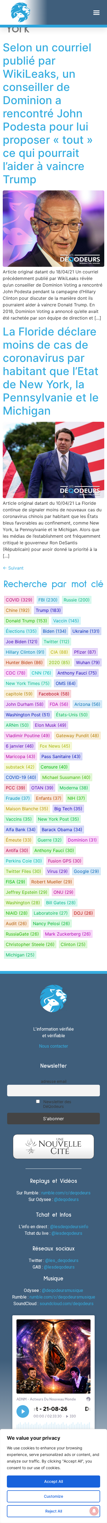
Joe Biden (22, 641)
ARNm (17, 725)
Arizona (87, 704)
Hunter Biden (24, 662)
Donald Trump (26, 620)
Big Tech (68, 808)
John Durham (25, 704)
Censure (54, 767)
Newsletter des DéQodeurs (56, 1104)
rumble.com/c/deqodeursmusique (62, 1297)
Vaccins (19, 819)
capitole (19, 694)
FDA (59, 704)
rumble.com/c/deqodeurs (66, 1192)
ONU (64, 892)
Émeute (19, 840)
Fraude (18, 798)
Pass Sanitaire (61, 756)
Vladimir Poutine (28, 735)
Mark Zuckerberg (68, 934)
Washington (23, 902)
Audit (16, 923)
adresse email (53, 1081)
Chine (18, 610)
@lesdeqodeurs (67, 1233)
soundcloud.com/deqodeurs (67, 1303)
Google (86, 871)
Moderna (74, 788)
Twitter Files (23, 871)
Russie (77, 600)
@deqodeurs (66, 1199)
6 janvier (20, 746)
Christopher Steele (30, 944)
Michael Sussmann (66, 777)
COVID (19, 600)
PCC (15, 788)
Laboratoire (51, 913)
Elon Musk (50, 725)
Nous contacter (53, 1046)
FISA (15, 882)
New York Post (58, 819)
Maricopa (20, 756)
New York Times (28, 683)
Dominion (82, 840)
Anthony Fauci (77, 673)
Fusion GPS (64, 861)
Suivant (13, 568)
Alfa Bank (21, 829)
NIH (76, 798)
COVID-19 (21, 777)
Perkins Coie (24, 861)
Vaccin (66, 620)
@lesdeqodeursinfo (69, 1226)
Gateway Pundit (77, 735)
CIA (59, 652)
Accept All (53, 1481)
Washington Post (28, 714)
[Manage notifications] (94, 1511)
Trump (48, 610)
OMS (66, 683)
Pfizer (85, 652)
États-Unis (72, 714)
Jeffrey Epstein (26, 892)
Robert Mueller (51, 882)
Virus (57, 871)
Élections (21, 631)
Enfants (48, 798)
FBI (48, 600)
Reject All (53, 1511)
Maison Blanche (27, 808)
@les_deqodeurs (61, 1260)
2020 (59, 662)
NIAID (17, 913)
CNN (41, 673)
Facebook (54, 694)
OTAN (42, 788)
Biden (54, 631)
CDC (16, 673)
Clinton (73, 944)
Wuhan (88, 662)
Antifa (17, 850)
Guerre (50, 840)
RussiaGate (22, 934)
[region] (53, 1476)
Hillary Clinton (25, 652)
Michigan (20, 955)
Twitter (56, 641)
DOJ (83, 913)
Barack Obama (62, 829)
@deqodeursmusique (62, 1290)
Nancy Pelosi (51, 923)
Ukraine (86, 631)
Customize (53, 1496)
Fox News (55, 746)
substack (20, 767)
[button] (96, 12)
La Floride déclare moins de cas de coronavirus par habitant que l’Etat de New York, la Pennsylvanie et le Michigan (51, 371)
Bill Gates (61, 902)
